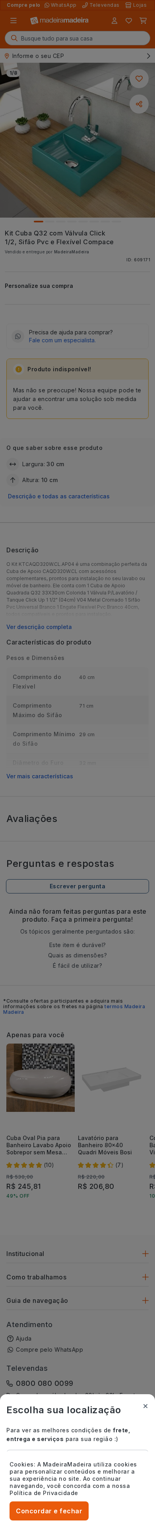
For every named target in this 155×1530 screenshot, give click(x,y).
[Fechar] (145, 1406)
